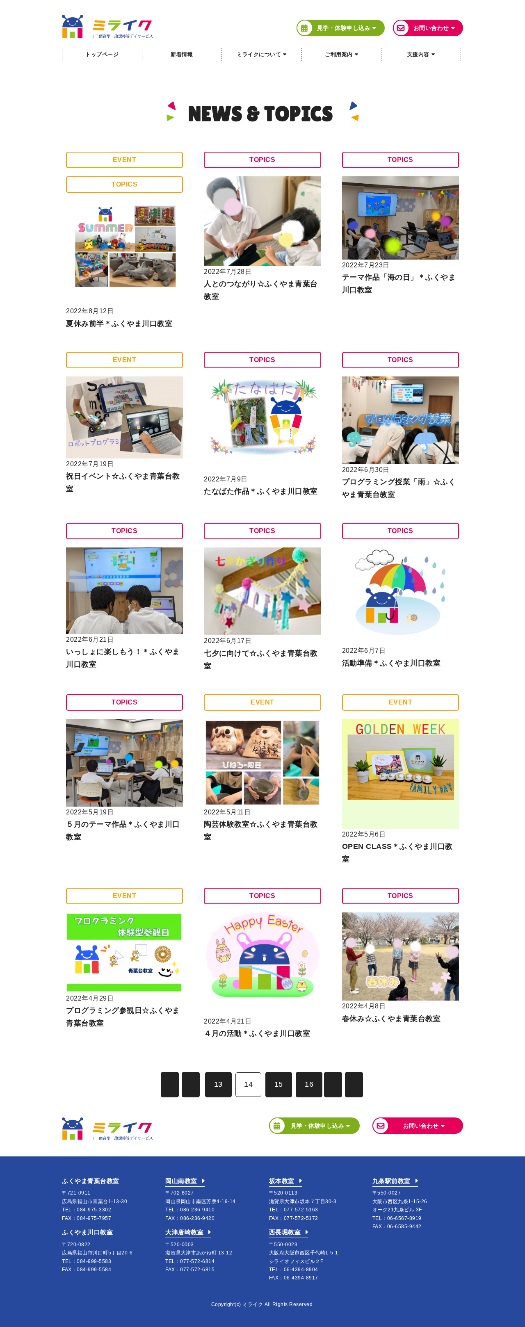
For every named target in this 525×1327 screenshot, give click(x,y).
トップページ (102, 54)
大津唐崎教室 (184, 1232)
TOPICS (124, 184)
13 (218, 1084)
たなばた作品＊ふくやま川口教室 (261, 491)
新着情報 (182, 54)
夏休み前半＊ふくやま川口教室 (119, 323)
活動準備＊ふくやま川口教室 (391, 663)
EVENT (125, 159)
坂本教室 (281, 1180)
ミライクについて (259, 54)
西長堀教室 (285, 1232)
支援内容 (418, 54)
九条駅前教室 (391, 1180)
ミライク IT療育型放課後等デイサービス (107, 26)
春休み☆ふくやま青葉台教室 (391, 1019)
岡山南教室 (181, 1180)
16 (309, 1084)
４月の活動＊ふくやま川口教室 (257, 1033)
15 (278, 1084)
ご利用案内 (339, 54)
